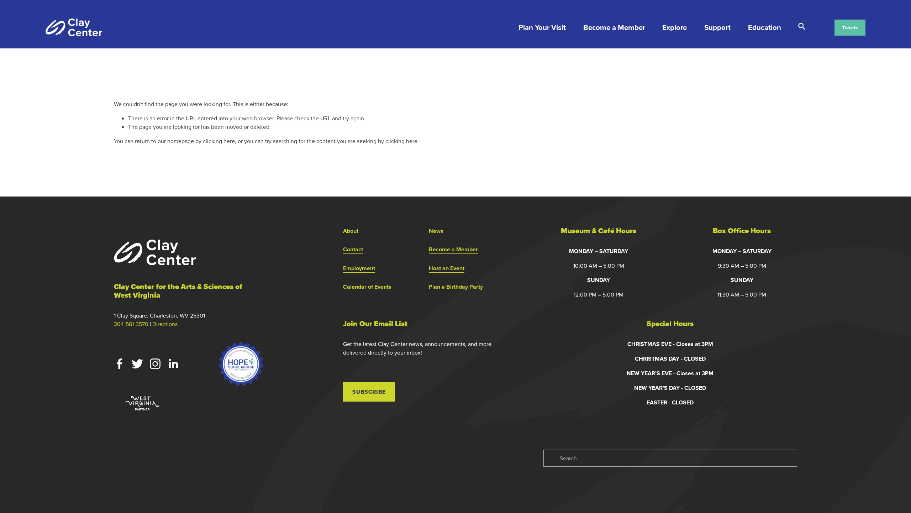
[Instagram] (155, 364)
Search (801, 27)
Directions (165, 324)
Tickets (850, 27)
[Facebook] (119, 364)
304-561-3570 (131, 324)
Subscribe (368, 392)
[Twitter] (137, 364)
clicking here (219, 141)
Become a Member (614, 27)
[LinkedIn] (173, 364)
